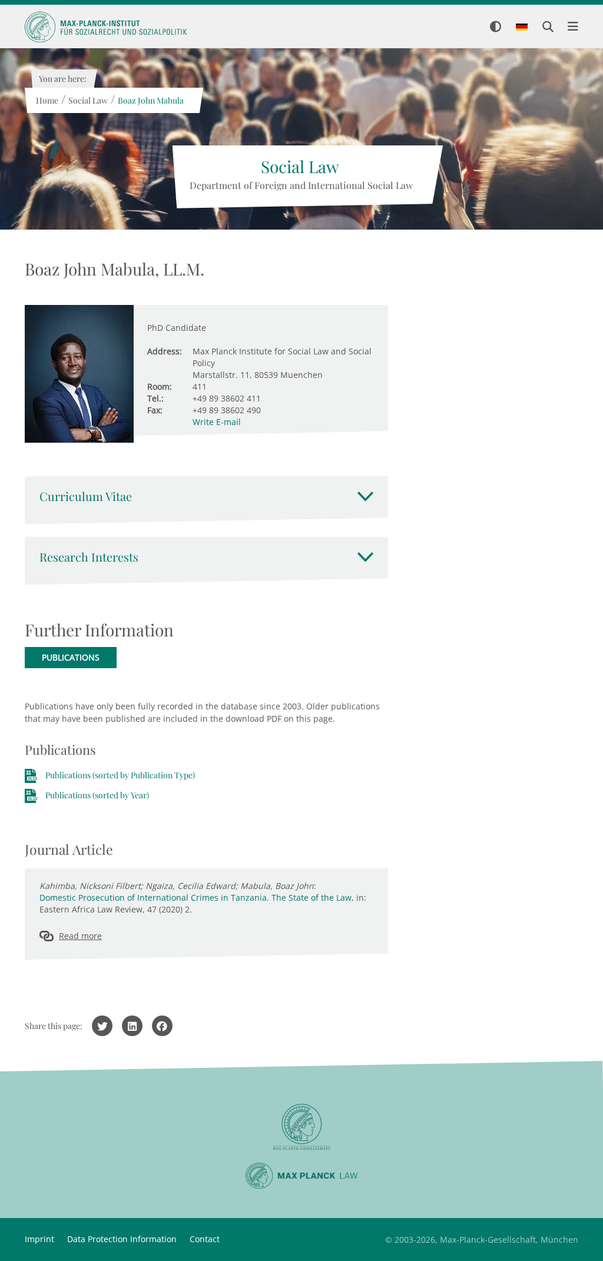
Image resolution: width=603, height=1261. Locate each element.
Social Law (87, 100)
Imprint (39, 1239)
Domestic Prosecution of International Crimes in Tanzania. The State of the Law (195, 897)
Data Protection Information (122, 1239)
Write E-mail (217, 421)
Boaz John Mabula (150, 100)
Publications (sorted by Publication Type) (120, 775)
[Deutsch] (522, 28)
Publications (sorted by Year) (97, 795)
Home (46, 100)
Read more (80, 935)
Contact (205, 1239)
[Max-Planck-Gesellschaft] (301, 1127)
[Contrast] (495, 27)
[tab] (206, 496)
